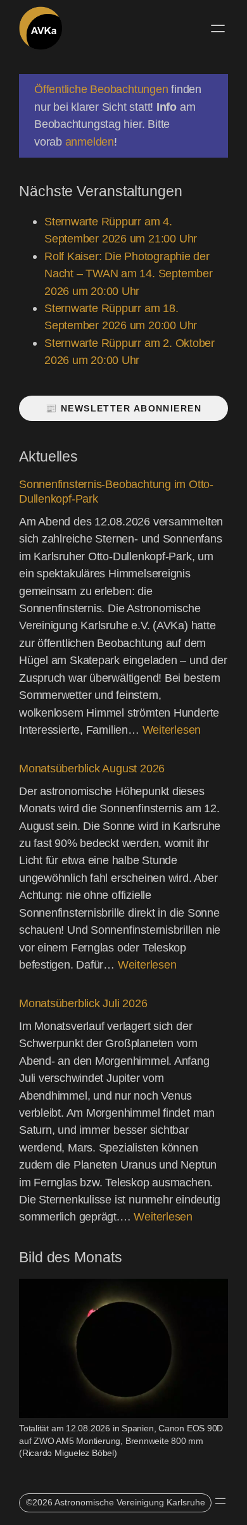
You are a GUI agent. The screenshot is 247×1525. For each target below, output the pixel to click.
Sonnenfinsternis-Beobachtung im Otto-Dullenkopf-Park (116, 491)
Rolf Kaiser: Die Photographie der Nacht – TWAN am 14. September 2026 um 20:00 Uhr (128, 273)
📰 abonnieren (123, 408)
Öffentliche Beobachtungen (101, 89)
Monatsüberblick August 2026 (92, 768)
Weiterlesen (171, 729)
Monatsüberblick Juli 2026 (83, 1003)
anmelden (89, 141)
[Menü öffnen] (218, 28)
